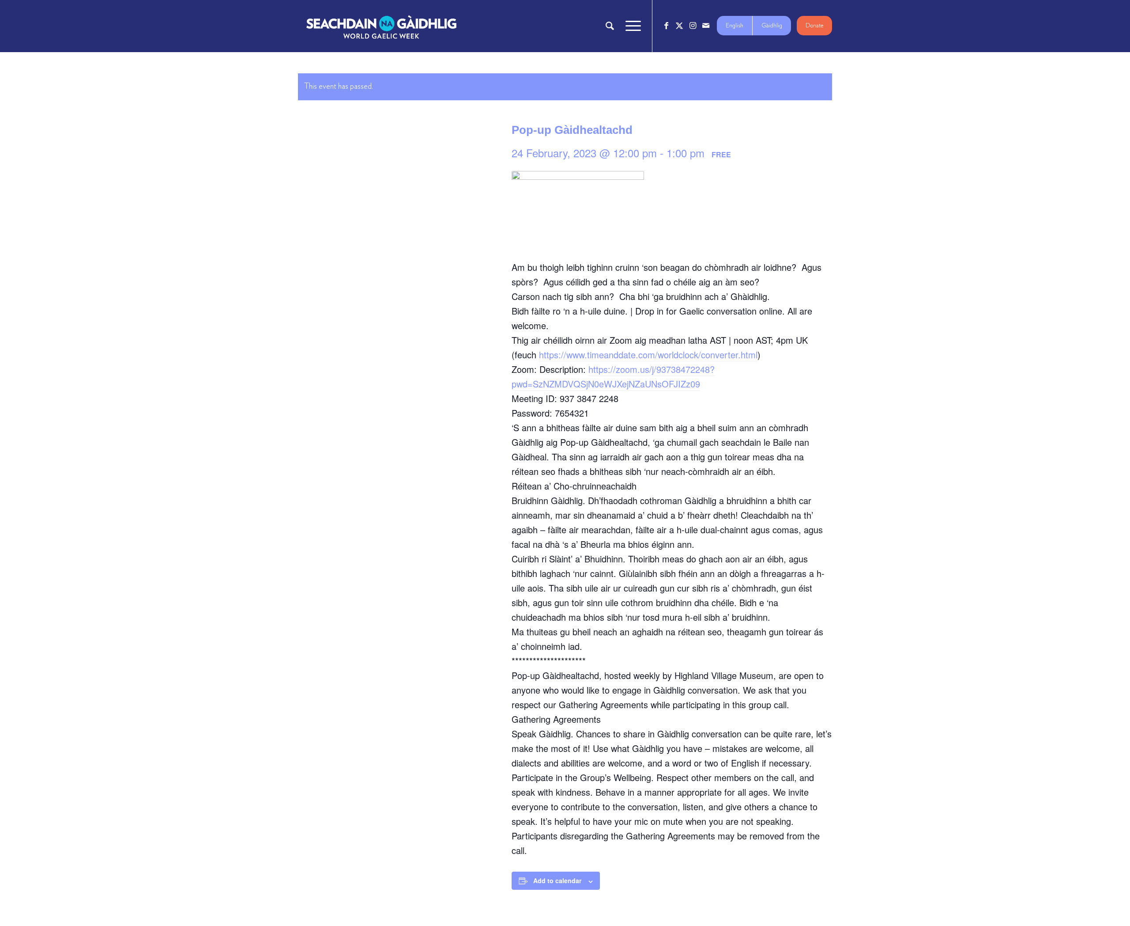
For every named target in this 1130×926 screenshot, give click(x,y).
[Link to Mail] (705, 25)
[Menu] (630, 26)
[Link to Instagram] (692, 25)
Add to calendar (557, 880)
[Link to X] (679, 25)
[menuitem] (610, 26)
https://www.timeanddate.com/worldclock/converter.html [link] (648, 354)
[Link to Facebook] (666, 25)
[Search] (610, 26)
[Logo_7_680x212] (381, 26)
